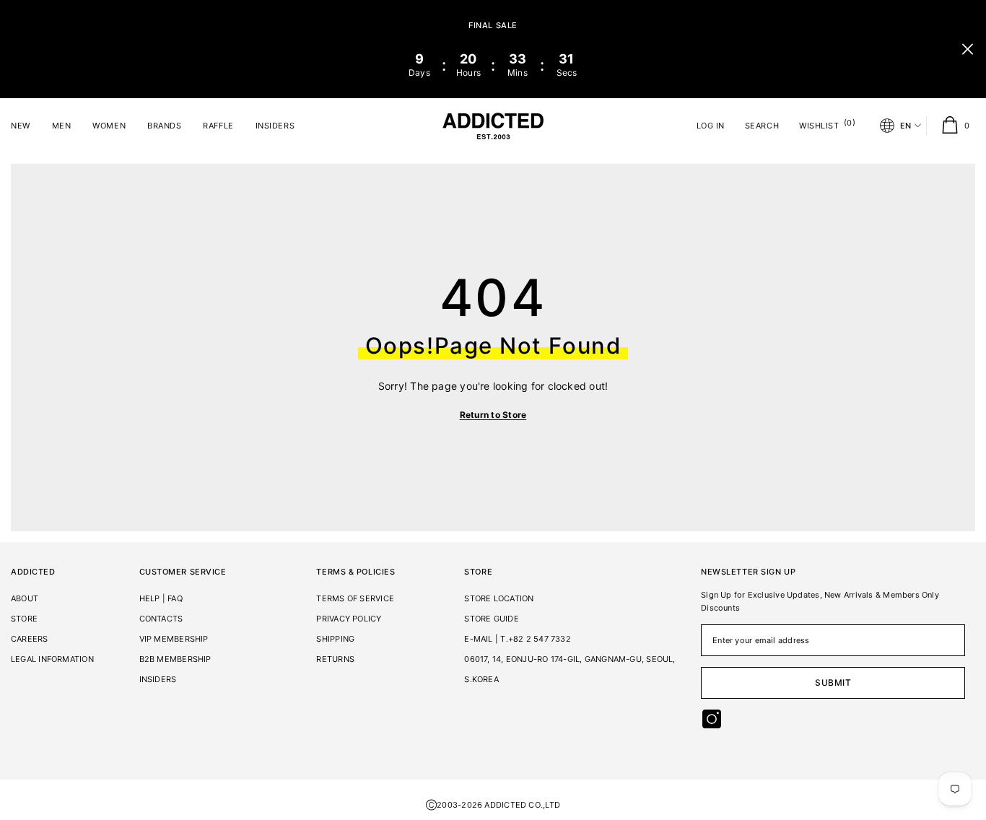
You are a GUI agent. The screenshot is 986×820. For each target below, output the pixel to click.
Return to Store (493, 414)
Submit (833, 682)
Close (967, 49)
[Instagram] (711, 719)
